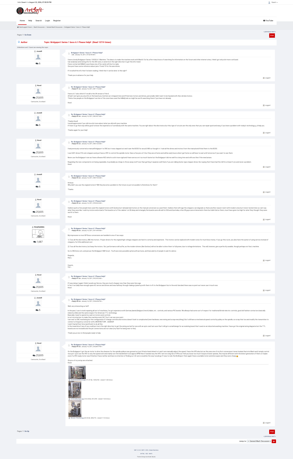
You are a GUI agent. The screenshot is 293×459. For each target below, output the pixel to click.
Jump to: (243, 441)
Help (30, 21)
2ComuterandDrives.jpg (77, 380)
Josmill (39, 51)
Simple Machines (154, 450)
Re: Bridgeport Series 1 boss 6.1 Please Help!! (88, 87)
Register (57, 21)
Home (22, 21)
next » (273, 32)
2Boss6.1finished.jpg (77, 418)
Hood (39, 85)
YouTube (269, 21)
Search (38, 21)
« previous (267, 32)
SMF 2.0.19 (137, 450)
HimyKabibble (39, 227)
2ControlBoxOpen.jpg (77, 399)
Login (47, 21)
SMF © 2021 (144, 450)
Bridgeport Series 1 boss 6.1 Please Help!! (87, 53)
